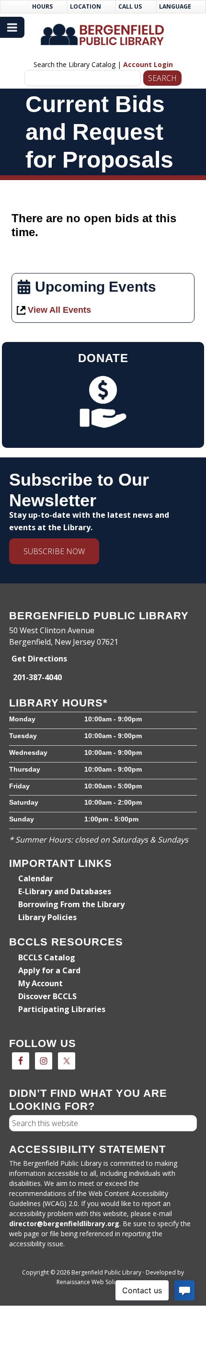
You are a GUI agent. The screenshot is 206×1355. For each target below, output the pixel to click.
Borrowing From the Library (71, 904)
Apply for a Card (49, 970)
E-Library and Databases (64, 891)
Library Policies (47, 917)
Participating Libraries (61, 1009)
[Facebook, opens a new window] (20, 1061)
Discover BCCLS (47, 996)
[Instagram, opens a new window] (43, 1061)
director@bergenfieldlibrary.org (64, 1223)
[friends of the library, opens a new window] (102, 401)
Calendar (35, 878)
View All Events (59, 310)
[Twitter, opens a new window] (66, 1061)
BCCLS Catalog (46, 957)
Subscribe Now (54, 551)
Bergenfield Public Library (103, 35)
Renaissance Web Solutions (93, 1282)
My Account (40, 983)
